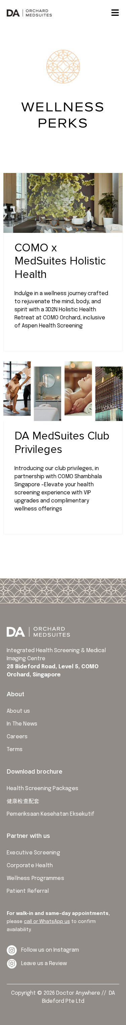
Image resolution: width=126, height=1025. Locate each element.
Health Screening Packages (42, 788)
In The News (22, 724)
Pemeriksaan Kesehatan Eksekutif (50, 814)
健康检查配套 (23, 801)
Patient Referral (28, 891)
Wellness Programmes (35, 878)
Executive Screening (33, 853)
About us (18, 711)
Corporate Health (30, 866)
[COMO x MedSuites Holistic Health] (63, 203)
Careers (17, 737)
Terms (15, 749)
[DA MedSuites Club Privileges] (63, 391)
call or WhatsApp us (47, 921)
